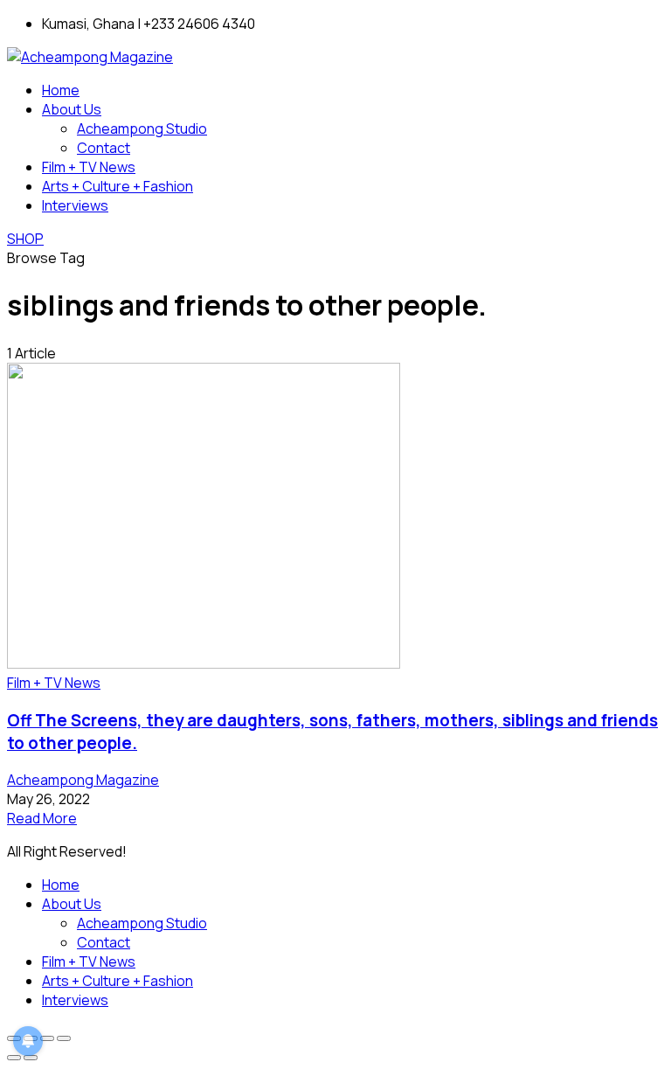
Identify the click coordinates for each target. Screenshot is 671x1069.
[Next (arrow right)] (31, 1057)
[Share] (47, 1038)
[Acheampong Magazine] (90, 56)
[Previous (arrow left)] (14, 1057)
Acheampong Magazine (83, 779)
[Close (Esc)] (64, 1038)
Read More (42, 818)
